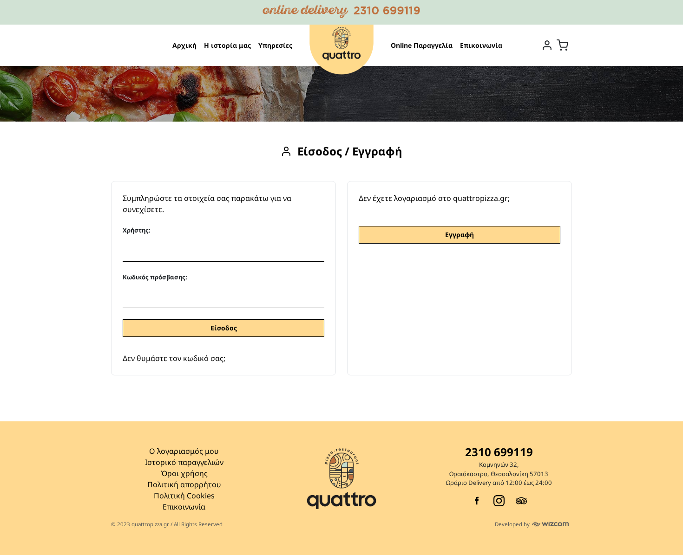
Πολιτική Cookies (184, 495)
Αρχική (184, 45)
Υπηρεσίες (275, 45)
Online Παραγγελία (422, 45)
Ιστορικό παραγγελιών (184, 462)
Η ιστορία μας (227, 45)
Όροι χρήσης (184, 473)
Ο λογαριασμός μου (184, 451)
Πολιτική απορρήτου (184, 484)
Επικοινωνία (481, 45)
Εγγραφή (459, 234)
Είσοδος (223, 327)
